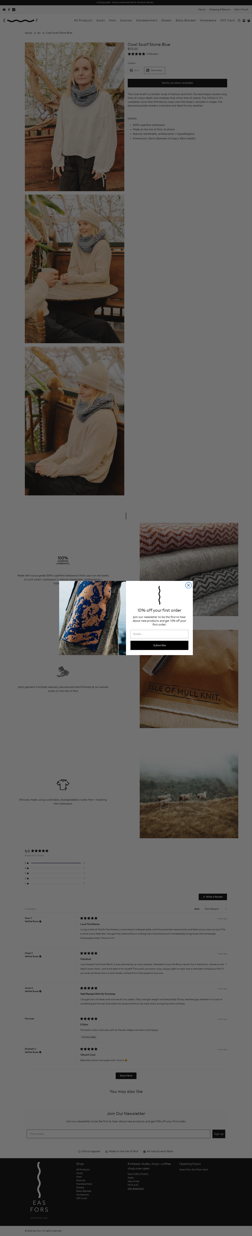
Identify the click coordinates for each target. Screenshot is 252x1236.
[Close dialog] (188, 585)
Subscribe (159, 645)
